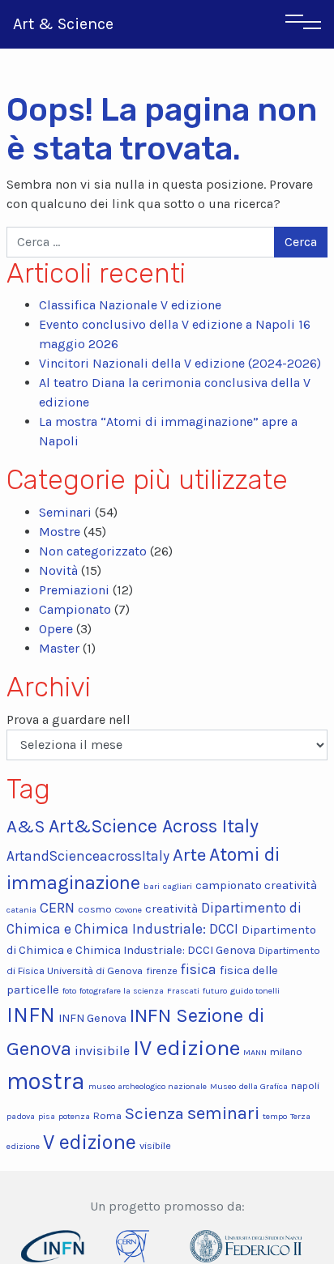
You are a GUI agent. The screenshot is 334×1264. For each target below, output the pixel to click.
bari (151, 886)
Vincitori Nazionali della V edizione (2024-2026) (180, 363)
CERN (57, 908)
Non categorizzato (93, 551)
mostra (45, 1081)
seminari (223, 1113)
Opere (56, 628)
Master (59, 648)
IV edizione (186, 1048)
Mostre (59, 531)
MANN (255, 1052)
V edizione (89, 1142)
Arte (189, 855)
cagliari (177, 886)
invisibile (102, 1050)
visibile (155, 1145)
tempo (275, 1116)
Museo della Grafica (249, 1086)
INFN (30, 1015)
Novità (58, 570)
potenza (74, 1116)
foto (69, 990)
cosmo (95, 909)
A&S (25, 826)
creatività (171, 909)
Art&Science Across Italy (154, 826)
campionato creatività (256, 885)
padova (20, 1116)
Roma (107, 1115)
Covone (128, 909)
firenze (162, 970)
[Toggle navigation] (303, 24)
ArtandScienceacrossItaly (87, 856)
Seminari (65, 512)
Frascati (183, 990)
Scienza (154, 1113)
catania (21, 909)
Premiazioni (74, 590)
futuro (215, 990)
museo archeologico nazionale (147, 1086)
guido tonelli (255, 990)
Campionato (75, 609)
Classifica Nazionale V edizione (130, 305)
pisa (46, 1116)
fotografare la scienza (121, 990)
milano (286, 1051)
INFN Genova (92, 1018)
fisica (198, 969)
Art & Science (63, 24)
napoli (305, 1085)
